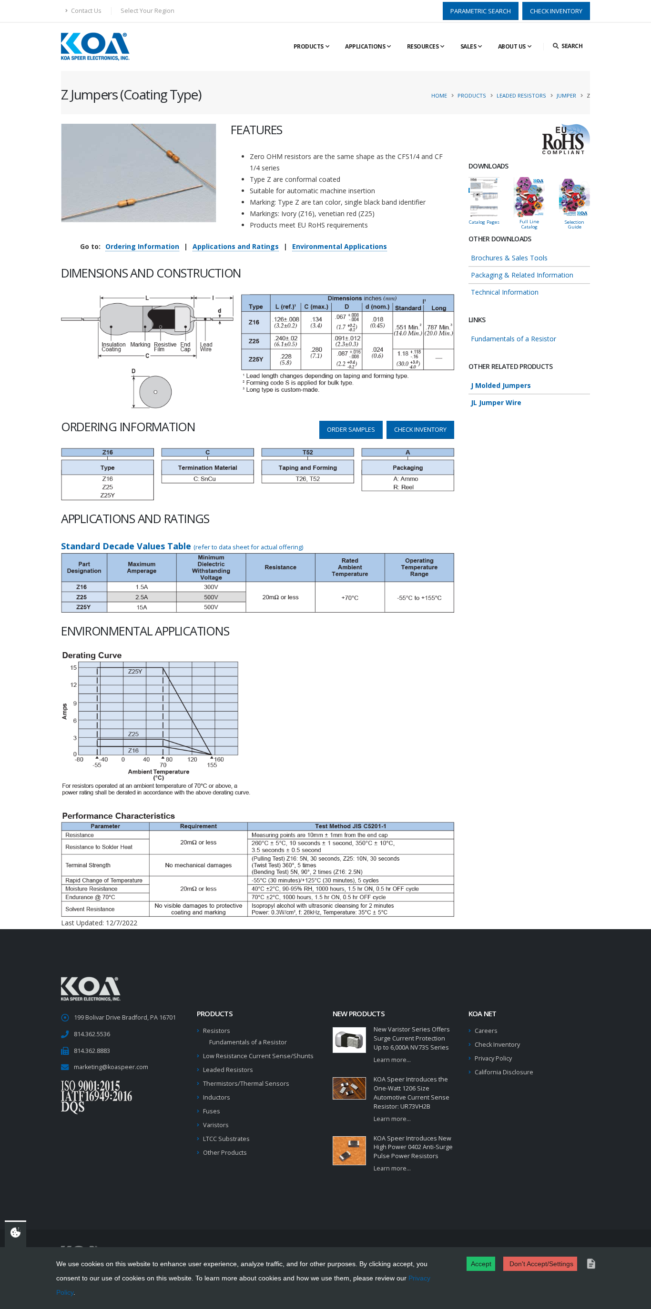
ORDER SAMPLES (351, 429)
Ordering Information (142, 246)
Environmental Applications (339, 246)
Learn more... (392, 1060)
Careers (486, 1031)
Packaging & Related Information (522, 274)
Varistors (216, 1125)
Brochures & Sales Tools (509, 257)
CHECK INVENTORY (556, 11)
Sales (468, 46)
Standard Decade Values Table (182, 546)
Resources (423, 46)
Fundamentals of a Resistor (513, 338)
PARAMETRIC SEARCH (480, 11)
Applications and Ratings (236, 246)
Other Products (225, 1153)
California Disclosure (504, 1072)
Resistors (216, 1031)
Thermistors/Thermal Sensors (246, 1084)
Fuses (211, 1111)
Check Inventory (497, 1045)
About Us (512, 46)
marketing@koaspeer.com (111, 1067)
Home (439, 95)
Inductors (216, 1097)
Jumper (566, 95)
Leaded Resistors (521, 95)
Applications (365, 46)
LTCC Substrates (226, 1139)
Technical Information (505, 292)
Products (309, 46)
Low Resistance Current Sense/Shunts (258, 1056)
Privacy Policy (493, 1058)
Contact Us (86, 11)
